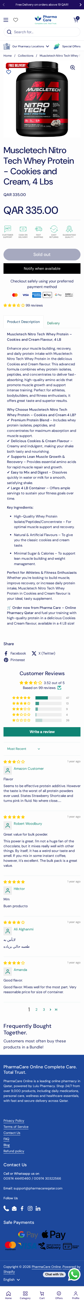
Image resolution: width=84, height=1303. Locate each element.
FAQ (6, 1139)
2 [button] (36, 1009)
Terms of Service (16, 1127)
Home (8, 56)
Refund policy (14, 1151)
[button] (26, 46)
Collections (25, 56)
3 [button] (44, 1009)
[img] (14, 761)
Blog (7, 1145)
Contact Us (12, 1133)
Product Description (23, 321)
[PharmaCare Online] (46, 20)
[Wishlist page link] (15, 20)
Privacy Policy (14, 1120)
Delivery (53, 323)
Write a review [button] (42, 731)
